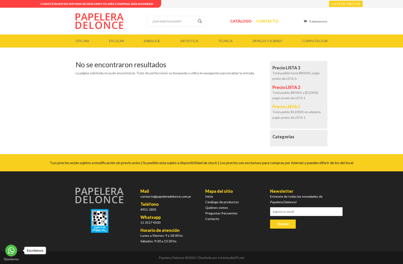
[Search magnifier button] (200, 21)
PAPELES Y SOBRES (267, 41)
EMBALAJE (152, 41)
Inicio (209, 196)
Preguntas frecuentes (221, 213)
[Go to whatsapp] (11, 250)
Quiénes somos (216, 208)
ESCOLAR (116, 41)
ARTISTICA (189, 41)
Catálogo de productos (222, 202)
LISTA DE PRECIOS (345, 4)
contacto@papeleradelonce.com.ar (165, 196)
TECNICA (225, 41)
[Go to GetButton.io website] (11, 259)
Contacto (267, 21)
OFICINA (82, 41)
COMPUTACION (314, 41)
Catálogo (241, 21)
